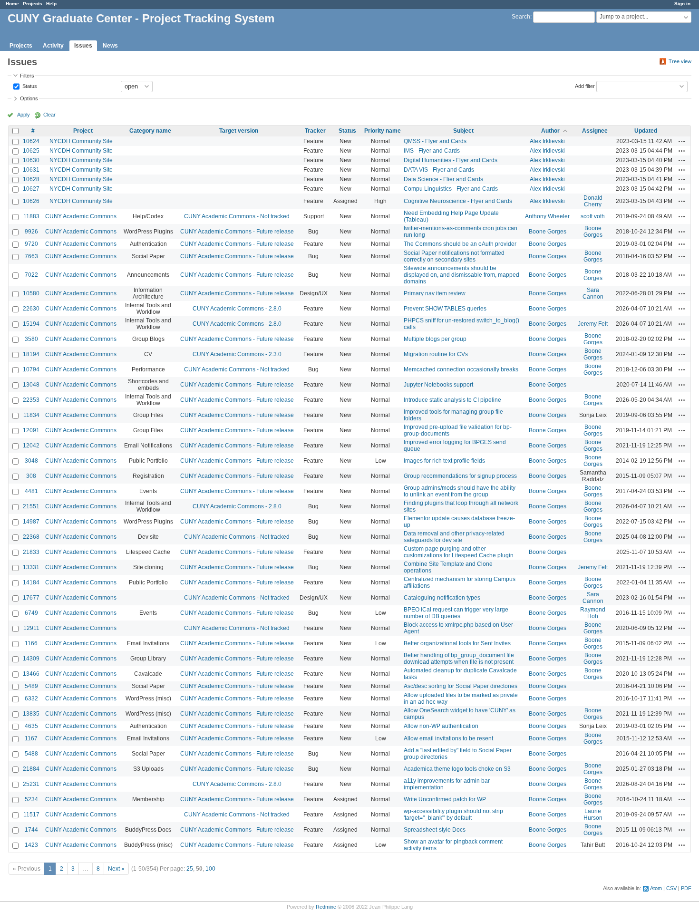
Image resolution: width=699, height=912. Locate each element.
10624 (31, 141)
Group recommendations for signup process (460, 476)
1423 (31, 845)
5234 (31, 799)
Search (521, 16)
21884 (31, 769)
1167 (31, 738)
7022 (31, 275)
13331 (31, 567)
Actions (682, 141)
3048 (31, 460)
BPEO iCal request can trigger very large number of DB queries (456, 613)
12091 (31, 430)
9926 (31, 231)
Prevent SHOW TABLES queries (445, 308)
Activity (53, 45)
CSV (671, 888)
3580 (31, 339)
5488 (31, 753)
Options (29, 98)
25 (189, 868)
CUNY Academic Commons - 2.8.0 (237, 308)
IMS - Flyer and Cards (432, 150)
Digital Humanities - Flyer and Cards (450, 160)
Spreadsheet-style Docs (435, 829)
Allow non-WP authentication (441, 726)
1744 (31, 829)
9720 (31, 244)
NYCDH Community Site (81, 141)
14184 (31, 582)
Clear (49, 114)
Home (12, 3)
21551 (31, 506)
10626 (31, 201)
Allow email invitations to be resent (448, 738)
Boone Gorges (547, 231)
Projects (32, 3)
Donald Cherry (592, 201)
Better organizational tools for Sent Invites (457, 643)
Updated (645, 130)
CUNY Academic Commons (80, 216)
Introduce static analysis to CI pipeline (452, 400)
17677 (31, 597)
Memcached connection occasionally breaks (461, 369)
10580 (31, 293)
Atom (656, 888)
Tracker (315, 130)
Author (550, 130)
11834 (31, 415)
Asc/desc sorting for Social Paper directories (460, 686)
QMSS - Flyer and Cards (435, 141)
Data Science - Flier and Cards (443, 179)
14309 (31, 658)
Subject (463, 130)
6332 (31, 698)
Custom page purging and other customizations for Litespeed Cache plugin (459, 552)
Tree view (680, 61)
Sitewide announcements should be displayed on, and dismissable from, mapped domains (461, 275)
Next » (116, 868)
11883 (31, 216)
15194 (31, 323)
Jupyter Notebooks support (438, 384)
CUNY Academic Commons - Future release (237, 231)
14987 (31, 521)
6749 (31, 613)
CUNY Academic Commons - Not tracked (237, 216)
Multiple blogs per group (435, 339)
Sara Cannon (592, 293)
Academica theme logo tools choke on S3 (457, 769)
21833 (31, 552)
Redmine (326, 907)
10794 (31, 369)
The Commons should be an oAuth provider (460, 244)
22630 (31, 308)
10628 (31, 179)
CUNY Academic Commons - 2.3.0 (237, 354)
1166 (31, 643)
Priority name (382, 130)
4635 (31, 726)
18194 (31, 354)
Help (51, 3)
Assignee (595, 130)
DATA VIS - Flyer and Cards (439, 169)
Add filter (585, 85)
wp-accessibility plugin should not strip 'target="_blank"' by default (453, 814)
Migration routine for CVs (436, 354)
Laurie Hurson (592, 814)
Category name (150, 130)
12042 (31, 445)
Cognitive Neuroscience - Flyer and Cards (458, 201)
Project (83, 130)
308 (31, 476)
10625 (31, 150)
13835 (31, 713)
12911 (31, 628)
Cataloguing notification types (442, 597)
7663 (31, 256)
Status (29, 85)
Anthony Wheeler (547, 216)
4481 (31, 491)
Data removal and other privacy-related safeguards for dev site (454, 536)
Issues (83, 45)
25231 (31, 784)
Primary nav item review (435, 293)
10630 (31, 160)
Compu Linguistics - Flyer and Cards (451, 188)
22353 (31, 400)
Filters (27, 75)
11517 (31, 814)
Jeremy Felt (593, 323)
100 (210, 868)
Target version (238, 130)
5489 (31, 686)
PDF (686, 888)
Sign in (682, 3)
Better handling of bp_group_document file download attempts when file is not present (459, 658)
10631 (31, 169)
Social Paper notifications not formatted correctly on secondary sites (454, 256)
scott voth (593, 216)
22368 (31, 537)
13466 (31, 673)
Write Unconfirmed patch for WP (445, 799)
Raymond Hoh (592, 613)
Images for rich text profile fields (444, 460)
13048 (31, 384)
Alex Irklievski (547, 141)
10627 (31, 188)
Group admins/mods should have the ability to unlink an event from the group (459, 491)
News (110, 45)
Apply (23, 114)
